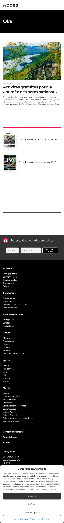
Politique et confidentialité (40, 519)
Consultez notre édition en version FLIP (38, 139)
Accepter (32, 496)
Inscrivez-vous (50, 250)
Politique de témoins (20, 519)
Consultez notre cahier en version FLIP (37, 162)
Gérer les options (32, 512)
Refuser (32, 504)
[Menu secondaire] (59, 5)
